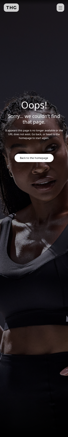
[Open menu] (60, 7)
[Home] (11, 7)
